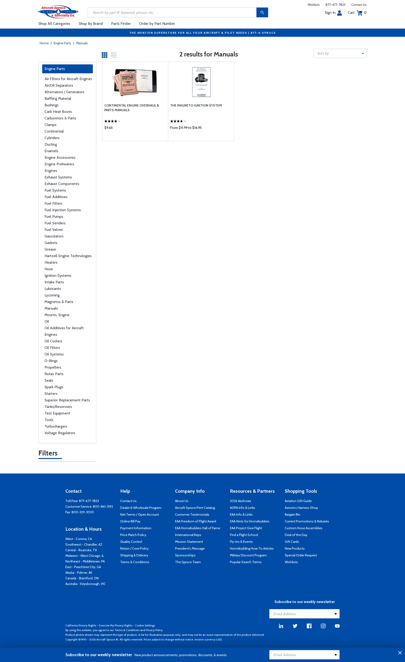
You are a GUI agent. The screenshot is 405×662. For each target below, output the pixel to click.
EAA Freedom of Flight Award (195, 521)
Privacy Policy (154, 630)
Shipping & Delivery (134, 555)
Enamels (51, 151)
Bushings (52, 105)
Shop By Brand (91, 23)
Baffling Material (58, 98)
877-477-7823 (335, 5)
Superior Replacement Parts (67, 400)
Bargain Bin (292, 514)
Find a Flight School (244, 535)
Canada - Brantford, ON (82, 578)
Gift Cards (292, 542)
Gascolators (54, 236)
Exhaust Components (62, 183)
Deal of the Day (296, 535)
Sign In (330, 12)
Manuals (82, 43)
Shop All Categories (54, 23)
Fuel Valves (54, 229)
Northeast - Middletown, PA (85, 561)
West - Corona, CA (78, 539)
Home (44, 43)
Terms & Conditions (134, 562)
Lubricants (53, 288)
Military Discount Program (248, 555)
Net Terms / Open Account (139, 514)
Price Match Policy (133, 535)
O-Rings (51, 361)
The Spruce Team (188, 562)
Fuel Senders (55, 223)
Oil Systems (54, 354)
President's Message (190, 548)
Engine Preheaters (59, 164)
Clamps (50, 124)
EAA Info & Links (241, 514)
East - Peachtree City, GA (83, 567)
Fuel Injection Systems (63, 210)
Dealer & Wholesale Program (140, 508)
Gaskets (51, 242)
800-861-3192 (103, 506)
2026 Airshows (240, 501)
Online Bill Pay (130, 521)
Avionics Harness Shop (301, 508)
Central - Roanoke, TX (81, 550)
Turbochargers (56, 426)
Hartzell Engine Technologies (68, 256)
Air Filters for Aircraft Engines (68, 79)
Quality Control (131, 542)
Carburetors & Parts (60, 118)
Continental (54, 131)
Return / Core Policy (134, 548)
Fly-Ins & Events (241, 542)
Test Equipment (57, 413)
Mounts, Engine (57, 315)
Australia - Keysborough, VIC (85, 584)
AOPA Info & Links (242, 508)
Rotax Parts (54, 374)
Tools (49, 420)
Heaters (51, 262)
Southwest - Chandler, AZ (83, 544)
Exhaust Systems (58, 177)
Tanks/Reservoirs (58, 406)
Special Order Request (301, 555)
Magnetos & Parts (59, 302)
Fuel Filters (53, 203)
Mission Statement (189, 542)
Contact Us (359, 5)
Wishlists (314, 5)
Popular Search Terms (246, 562)
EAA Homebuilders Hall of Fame (197, 528)
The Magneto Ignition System (196, 105)
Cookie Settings (145, 625)
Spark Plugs (54, 387)
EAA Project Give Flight (246, 528)
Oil (47, 321)
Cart (357, 12)
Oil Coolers (53, 341)
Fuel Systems (55, 190)
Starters (51, 393)
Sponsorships (185, 555)
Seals (49, 380)
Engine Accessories (60, 157)
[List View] (113, 55)
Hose (49, 269)
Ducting (51, 144)
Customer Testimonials (192, 514)
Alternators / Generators (64, 92)
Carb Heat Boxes (58, 111)
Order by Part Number (157, 23)
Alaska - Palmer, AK (78, 572)
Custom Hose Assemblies (303, 528)
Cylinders (52, 138)
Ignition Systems (58, 275)
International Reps (188, 535)
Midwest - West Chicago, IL (84, 556)
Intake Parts (54, 282)
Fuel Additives (56, 197)
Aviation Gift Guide (298, 501)
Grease (50, 249)
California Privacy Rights (80, 625)
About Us (181, 501)
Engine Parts (62, 43)
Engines (51, 170)
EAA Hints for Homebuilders (250, 521)
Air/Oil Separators (59, 85)
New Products (295, 548)
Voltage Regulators (60, 433)
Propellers (53, 367)
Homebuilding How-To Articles (252, 548)
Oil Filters (52, 347)
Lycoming (52, 295)
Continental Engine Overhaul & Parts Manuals (131, 107)
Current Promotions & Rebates (307, 521)
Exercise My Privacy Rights (115, 625)
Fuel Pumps (54, 216)
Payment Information (135, 528)
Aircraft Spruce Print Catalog (195, 508)
